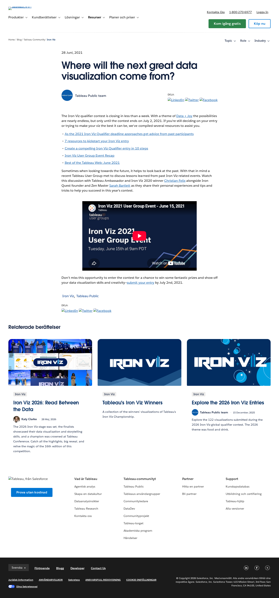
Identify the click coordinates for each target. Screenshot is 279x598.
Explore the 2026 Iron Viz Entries (228, 402)
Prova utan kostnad (31, 492)
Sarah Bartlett (119, 185)
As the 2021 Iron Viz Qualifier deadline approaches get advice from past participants (129, 134)
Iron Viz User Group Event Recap (90, 155)
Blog (19, 39)
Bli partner (189, 494)
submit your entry (140, 282)
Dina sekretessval (27, 586)
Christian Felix (174, 181)
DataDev (129, 508)
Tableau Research (86, 508)
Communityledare (136, 501)
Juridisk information (20, 579)
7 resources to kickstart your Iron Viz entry (97, 141)
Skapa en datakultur (88, 494)
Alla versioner (235, 508)
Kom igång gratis (227, 23)
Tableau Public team (90, 96)
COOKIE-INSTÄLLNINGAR (141, 579)
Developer (77, 568)
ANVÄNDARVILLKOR (51, 579)
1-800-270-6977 (240, 12)
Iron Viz (51, 39)
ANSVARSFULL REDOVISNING (103, 579)
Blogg (60, 568)
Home (11, 39)
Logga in (262, 12)
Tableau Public (87, 296)
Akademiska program (138, 530)
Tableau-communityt (140, 479)
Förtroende (42, 568)
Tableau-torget (133, 523)
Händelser (130, 538)
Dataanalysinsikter (86, 501)
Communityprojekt (136, 516)
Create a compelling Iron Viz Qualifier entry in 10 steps (106, 148)
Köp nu (259, 23)
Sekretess (74, 579)
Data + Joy (184, 116)
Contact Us (98, 568)
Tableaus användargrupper (142, 494)
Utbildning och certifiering (244, 494)
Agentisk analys (84, 486)
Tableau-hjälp (235, 501)
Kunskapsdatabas (237, 486)
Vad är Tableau (85, 479)
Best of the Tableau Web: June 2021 (92, 163)
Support (232, 479)
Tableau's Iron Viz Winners (133, 402)
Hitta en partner (193, 486)
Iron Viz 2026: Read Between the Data (46, 406)
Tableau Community (34, 39)
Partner (187, 479)
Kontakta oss (216, 12)
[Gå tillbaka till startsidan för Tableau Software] (23, 6)
